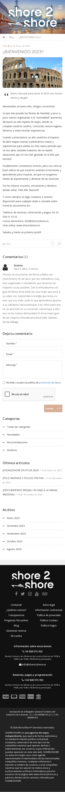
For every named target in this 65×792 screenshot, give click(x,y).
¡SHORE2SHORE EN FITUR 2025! (21, 470)
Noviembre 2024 (16, 533)
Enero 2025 (13, 518)
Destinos (12, 450)
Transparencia (16, 615)
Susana (18, 265)
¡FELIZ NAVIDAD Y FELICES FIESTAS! (23, 478)
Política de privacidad (48, 615)
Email (10, 354)
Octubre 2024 (14, 541)
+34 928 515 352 (33, 680)
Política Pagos (49, 625)
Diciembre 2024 (16, 525)
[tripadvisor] (44, 594)
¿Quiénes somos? (16, 610)
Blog (11, 37)
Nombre (11, 343)
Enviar (50, 408)
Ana (5, 45)
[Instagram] (30, 594)
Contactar (16, 604)
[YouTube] (37, 594)
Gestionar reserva (16, 630)
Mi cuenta (16, 635)
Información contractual (48, 610)
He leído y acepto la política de (33, 382)
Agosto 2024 (14, 549)
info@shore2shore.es (34, 664)
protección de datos (50, 382)
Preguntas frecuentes (16, 620)
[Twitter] (23, 594)
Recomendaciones (17, 442)
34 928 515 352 (33, 651)
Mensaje (12, 365)
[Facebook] (16, 594)
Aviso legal (49, 604)
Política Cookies (49, 620)
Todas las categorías (18, 426)
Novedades (13, 434)
